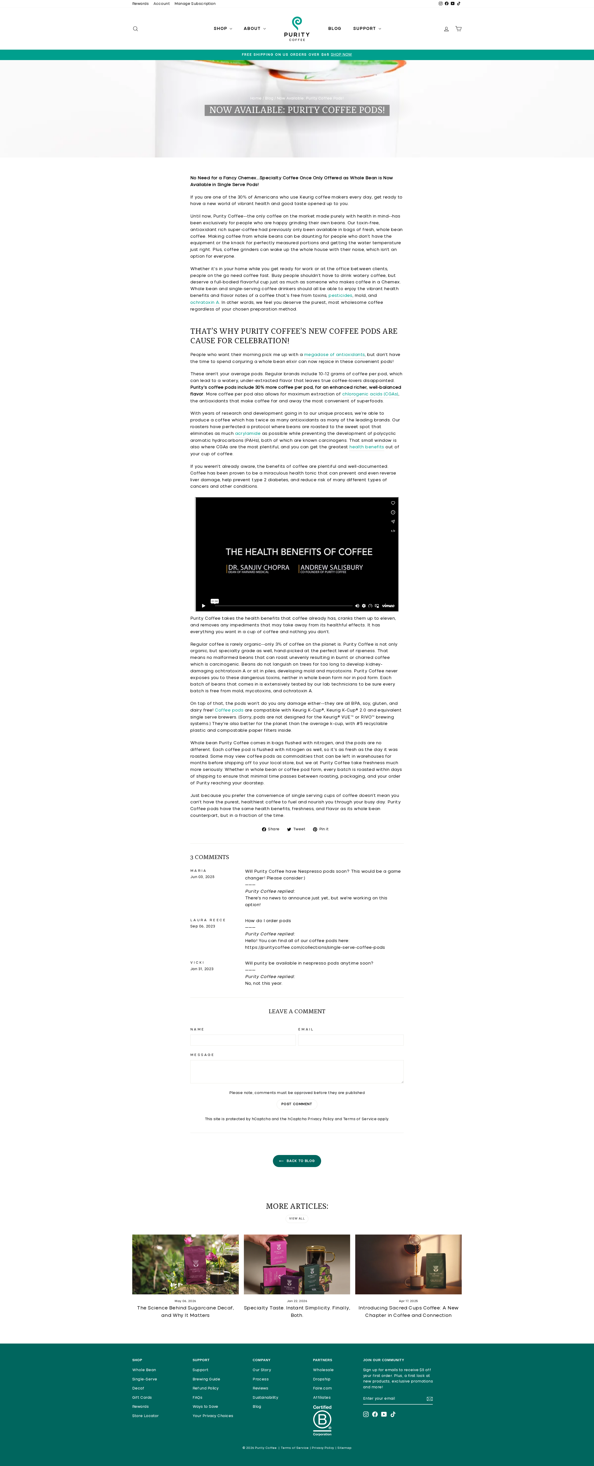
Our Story (262, 1370)
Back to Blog (300, 1160)
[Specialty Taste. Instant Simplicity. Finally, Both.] (297, 1264)
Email (306, 1029)
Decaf (138, 1388)
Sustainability (265, 1397)
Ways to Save (205, 1406)
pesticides (340, 296)
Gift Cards (142, 1397)
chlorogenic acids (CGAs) (370, 394)
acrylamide (248, 434)
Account (161, 4)
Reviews (260, 1388)
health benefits (366, 447)
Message (202, 1055)
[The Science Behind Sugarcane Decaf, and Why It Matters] (185, 1264)
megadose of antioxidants (334, 355)
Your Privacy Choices (213, 1416)
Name (197, 1029)
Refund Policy (206, 1388)
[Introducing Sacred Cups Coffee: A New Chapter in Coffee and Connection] (408, 1264)
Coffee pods (229, 710)
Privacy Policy (321, 1119)
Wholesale (323, 1370)
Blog (335, 29)
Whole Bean (144, 1370)
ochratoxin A (204, 303)
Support (365, 29)
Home (256, 98)
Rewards (140, 4)
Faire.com (322, 1388)
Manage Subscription (195, 4)
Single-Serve (144, 1379)
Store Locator (145, 1416)
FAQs (198, 1397)
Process (261, 1379)
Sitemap (344, 1448)
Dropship (322, 1379)
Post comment (297, 1104)
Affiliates (322, 1397)
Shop (221, 29)
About (253, 29)
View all (297, 1218)
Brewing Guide (206, 1379)
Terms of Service (360, 1119)
